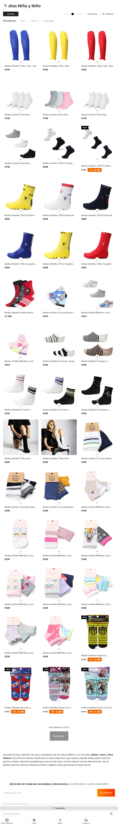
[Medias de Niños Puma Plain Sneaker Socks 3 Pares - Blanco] (20, 93)
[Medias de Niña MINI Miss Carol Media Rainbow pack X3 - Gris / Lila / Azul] (59, 583)
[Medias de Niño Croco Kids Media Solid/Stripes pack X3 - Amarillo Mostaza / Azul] (59, 486)
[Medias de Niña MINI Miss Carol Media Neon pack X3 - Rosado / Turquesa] (59, 631)
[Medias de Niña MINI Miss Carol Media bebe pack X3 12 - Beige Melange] (97, 486)
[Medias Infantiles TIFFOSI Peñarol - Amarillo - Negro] (20, 194)
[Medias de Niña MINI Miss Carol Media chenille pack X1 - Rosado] (20, 534)
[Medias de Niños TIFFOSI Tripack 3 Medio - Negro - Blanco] (59, 142)
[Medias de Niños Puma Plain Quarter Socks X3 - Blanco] (97, 93)
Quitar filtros (48, 20)
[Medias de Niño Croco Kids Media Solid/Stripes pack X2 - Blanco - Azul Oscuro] (97, 437)
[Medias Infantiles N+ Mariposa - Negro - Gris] (97, 388)
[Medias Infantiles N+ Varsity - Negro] (59, 340)
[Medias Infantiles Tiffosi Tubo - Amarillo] (59, 44)
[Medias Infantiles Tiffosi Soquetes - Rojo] (97, 242)
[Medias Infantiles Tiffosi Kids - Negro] (20, 437)
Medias (34, 20)
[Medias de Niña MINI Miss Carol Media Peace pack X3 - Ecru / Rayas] (97, 583)
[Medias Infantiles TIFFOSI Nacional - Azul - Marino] (97, 194)
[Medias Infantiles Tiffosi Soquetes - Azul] (20, 242)
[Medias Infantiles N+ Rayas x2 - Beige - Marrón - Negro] (97, 340)
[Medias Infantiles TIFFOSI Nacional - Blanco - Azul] (59, 194)
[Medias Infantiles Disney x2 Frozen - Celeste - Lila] (97, 684)
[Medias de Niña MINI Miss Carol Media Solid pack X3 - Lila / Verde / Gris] (20, 631)
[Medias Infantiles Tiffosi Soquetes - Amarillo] (59, 242)
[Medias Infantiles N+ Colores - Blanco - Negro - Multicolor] (59, 388)
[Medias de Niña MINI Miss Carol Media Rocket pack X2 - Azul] (97, 534)
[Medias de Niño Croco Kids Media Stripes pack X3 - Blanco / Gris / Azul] (20, 486)
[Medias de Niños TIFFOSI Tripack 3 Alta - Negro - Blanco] (97, 142)
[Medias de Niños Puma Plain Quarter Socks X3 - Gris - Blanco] (20, 142)
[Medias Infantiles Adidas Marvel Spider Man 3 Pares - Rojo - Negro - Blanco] (20, 291)
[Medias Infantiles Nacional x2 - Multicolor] (20, 684)
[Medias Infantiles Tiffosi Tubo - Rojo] (97, 44)
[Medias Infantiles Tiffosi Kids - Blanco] (59, 437)
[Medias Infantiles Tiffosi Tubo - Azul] (20, 44)
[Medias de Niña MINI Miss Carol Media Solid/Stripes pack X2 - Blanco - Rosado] (59, 534)
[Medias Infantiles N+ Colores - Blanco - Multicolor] (20, 388)
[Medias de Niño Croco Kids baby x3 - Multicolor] (59, 291)
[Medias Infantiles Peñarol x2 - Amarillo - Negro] (97, 631)
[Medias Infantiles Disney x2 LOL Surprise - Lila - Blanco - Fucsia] (59, 684)
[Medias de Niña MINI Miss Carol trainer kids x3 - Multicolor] (97, 291)
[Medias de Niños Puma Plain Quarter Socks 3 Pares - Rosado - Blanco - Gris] (59, 93)
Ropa (22, 20)
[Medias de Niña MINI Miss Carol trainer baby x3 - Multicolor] (20, 340)
